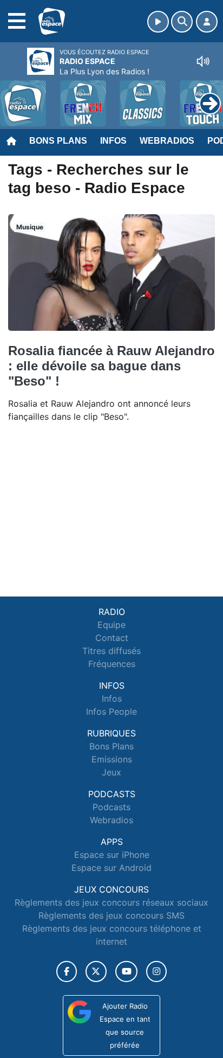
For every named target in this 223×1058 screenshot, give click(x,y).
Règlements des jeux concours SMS (111, 915)
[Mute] (203, 61)
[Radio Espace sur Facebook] (66, 971)
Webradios (167, 140)
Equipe (111, 624)
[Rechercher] (182, 22)
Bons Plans (58, 140)
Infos (113, 140)
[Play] (14, 95)
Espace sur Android (111, 867)
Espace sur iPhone (111, 854)
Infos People (111, 711)
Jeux (111, 772)
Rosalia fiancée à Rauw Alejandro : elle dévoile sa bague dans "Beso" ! (111, 365)
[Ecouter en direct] (158, 22)
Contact (111, 637)
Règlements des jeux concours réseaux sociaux (111, 902)
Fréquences (111, 663)
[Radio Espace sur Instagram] (156, 971)
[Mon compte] (207, 22)
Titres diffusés (111, 650)
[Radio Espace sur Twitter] (96, 971)
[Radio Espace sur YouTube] (126, 971)
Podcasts (111, 806)
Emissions (111, 759)
